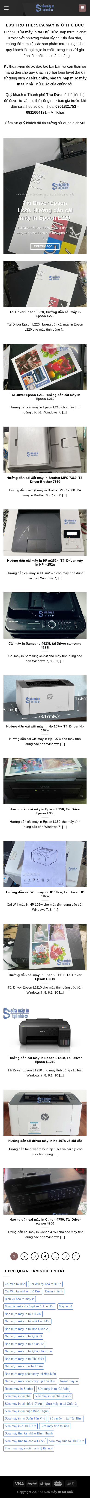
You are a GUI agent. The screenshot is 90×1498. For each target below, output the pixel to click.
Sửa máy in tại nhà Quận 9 (53, 1396)
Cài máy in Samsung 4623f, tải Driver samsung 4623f (45, 645)
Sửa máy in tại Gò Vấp (53, 1388)
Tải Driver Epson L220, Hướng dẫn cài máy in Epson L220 (45, 210)
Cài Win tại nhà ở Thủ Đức (23, 1291)
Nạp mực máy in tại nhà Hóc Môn (27, 1321)
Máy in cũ (65, 1306)
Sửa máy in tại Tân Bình (65, 1418)
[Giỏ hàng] (82, 8)
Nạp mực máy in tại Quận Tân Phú (28, 1351)
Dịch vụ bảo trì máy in (19, 1299)
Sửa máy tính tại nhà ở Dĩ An (25, 1441)
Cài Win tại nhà (15, 1284)
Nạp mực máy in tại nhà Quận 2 (26, 1329)
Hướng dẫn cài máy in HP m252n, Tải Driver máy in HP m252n (45, 563)
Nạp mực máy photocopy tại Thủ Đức (30, 1381)
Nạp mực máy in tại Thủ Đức (24, 1359)
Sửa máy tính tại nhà (55, 1426)
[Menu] (6, 8)
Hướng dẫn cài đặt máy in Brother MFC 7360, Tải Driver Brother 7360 (45, 480)
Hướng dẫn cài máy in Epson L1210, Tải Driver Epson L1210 (45, 1060)
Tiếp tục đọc (45, 246)
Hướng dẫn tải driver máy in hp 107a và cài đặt (45, 1141)
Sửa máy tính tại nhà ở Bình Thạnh (29, 1433)
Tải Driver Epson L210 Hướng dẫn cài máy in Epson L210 (45, 397)
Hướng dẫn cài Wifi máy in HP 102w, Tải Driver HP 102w (45, 894)
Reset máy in (69, 1381)
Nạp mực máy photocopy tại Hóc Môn (30, 1374)
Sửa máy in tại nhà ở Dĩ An (23, 1403)
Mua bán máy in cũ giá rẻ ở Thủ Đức (29, 1306)
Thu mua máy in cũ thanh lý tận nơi (29, 1448)
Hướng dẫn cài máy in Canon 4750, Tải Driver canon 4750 (45, 1221)
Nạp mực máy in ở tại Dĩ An (24, 1366)
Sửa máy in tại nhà (17, 1396)
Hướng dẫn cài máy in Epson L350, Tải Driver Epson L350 (45, 811)
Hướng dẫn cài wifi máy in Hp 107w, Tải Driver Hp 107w (45, 728)
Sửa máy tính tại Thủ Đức (66, 1441)
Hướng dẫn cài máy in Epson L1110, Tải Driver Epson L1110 (45, 977)
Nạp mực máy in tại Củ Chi (23, 1314)
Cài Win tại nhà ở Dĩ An (45, 1284)
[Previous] (11, 195)
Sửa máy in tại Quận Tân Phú (25, 1418)
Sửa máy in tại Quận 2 (61, 1403)
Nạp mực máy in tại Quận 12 (24, 1344)
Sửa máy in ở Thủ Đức (20, 1426)
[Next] (79, 195)
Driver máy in (54, 1291)
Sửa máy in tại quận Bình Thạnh (26, 1411)
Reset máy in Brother (19, 1388)
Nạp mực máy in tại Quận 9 (23, 1336)
